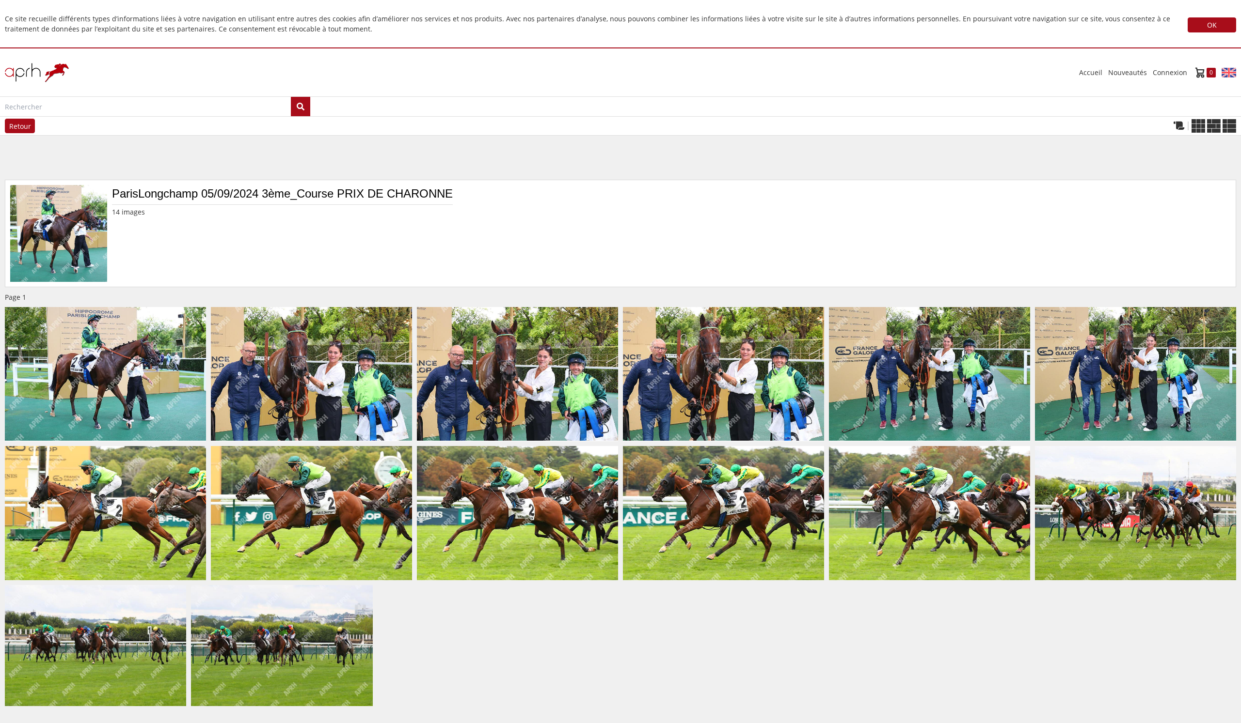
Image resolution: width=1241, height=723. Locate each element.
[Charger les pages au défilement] (1179, 126)
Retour (20, 126)
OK (1212, 25)
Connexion (1170, 72)
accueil (1090, 72)
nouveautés (1127, 72)
